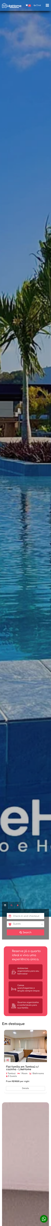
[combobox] (28, 924)
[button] (28, 916)
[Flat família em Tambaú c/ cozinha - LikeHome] (25, 1046)
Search (26, 932)
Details (25, 1088)
